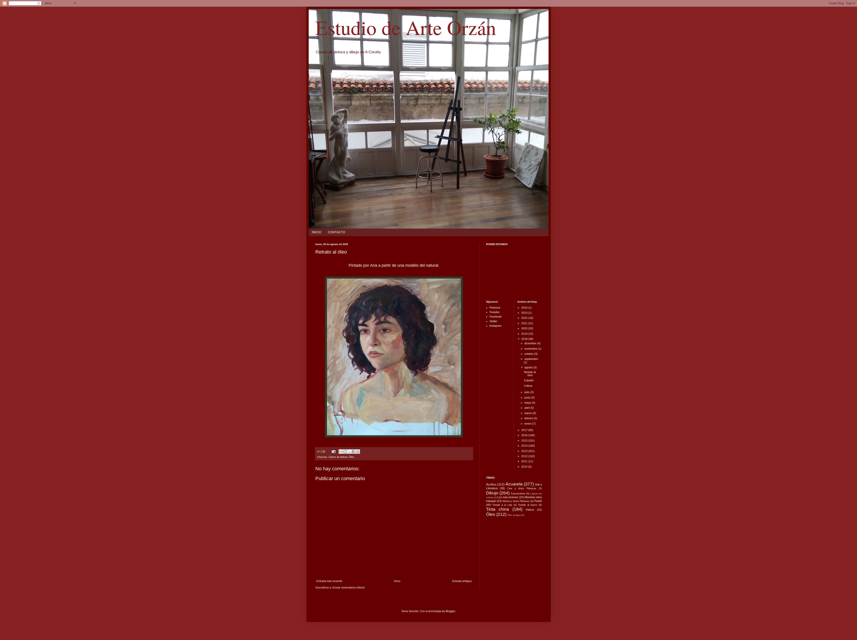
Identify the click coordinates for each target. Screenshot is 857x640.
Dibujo (492, 493)
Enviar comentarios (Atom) (349, 587)
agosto (528, 367)
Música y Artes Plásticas (516, 501)
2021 (524, 323)
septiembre (531, 359)
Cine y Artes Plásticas (521, 488)
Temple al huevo (527, 505)
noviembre (531, 348)
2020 (524, 328)
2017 (524, 430)
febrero (529, 418)
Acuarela (514, 484)
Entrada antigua (462, 581)
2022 (524, 318)
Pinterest (494, 307)
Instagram (495, 325)
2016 (524, 435)
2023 (524, 312)
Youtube (494, 312)
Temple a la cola (502, 505)
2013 (524, 451)
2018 (524, 339)
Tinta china (497, 509)
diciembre (530, 343)
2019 (524, 333)
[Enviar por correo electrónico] (341, 451)
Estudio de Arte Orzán (405, 27)
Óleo (351, 457)
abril (527, 407)
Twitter (493, 321)
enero (528, 423)
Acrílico (491, 484)
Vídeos (530, 509)
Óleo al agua (514, 515)
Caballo (529, 380)
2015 (524, 440)
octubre (529, 353)
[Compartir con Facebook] (353, 451)
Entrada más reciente (329, 581)
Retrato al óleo (530, 374)
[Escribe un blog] (345, 451)
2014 (524, 445)
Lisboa (528, 385)
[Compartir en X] (349, 451)
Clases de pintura (338, 457)
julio (527, 392)
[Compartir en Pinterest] (358, 451)
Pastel (538, 501)
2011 (524, 461)
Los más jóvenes (507, 497)
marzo (528, 413)
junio (527, 397)
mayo (528, 402)
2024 (524, 307)
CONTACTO (336, 232)
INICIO (316, 232)
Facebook (495, 316)
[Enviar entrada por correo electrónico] (333, 451)
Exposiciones (518, 493)
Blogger (450, 611)
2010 (524, 466)
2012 (524, 456)
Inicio (397, 581)
